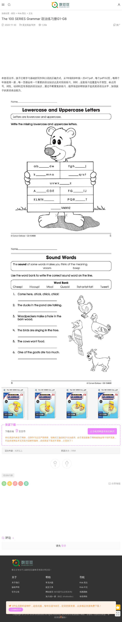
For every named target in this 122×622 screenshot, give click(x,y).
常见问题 (49, 582)
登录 (63, 545)
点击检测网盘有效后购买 (102, 431)
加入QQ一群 (51, 596)
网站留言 (49, 592)
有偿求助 (83, 596)
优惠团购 (83, 592)
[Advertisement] (61, 51)
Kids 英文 (84, 582)
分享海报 (115, 483)
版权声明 (15, 587)
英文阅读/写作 (29, 25)
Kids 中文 (84, 587)
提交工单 (49, 587)
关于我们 (15, 582)
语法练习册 (8, 475)
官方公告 (15, 592)
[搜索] (9, 4)
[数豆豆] (61, 5)
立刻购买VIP (15, 609)
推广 (118, 25)
